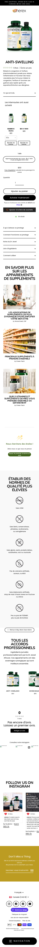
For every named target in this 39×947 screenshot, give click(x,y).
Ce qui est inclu (9, 93)
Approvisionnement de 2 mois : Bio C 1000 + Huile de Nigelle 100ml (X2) (19, 159)
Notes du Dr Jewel (10, 242)
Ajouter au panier (11, 143)
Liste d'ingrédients (10, 249)
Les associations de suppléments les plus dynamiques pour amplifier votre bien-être (19, 315)
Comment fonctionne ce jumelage (16, 235)
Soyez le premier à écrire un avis (19, 454)
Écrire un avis (26, 68)
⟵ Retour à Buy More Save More (19, 630)
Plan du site (26, 921)
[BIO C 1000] (24, 118)
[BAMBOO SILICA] (11, 118)
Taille (19, 154)
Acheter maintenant (19, 197)
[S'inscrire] (31, 870)
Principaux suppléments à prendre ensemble (19, 357)
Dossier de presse (14, 921)
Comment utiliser (9, 256)
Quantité (6, 178)
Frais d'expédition (10, 170)
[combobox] (11, 138)
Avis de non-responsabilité (19, 917)
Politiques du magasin (19, 914)
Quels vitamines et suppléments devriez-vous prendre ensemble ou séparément (19, 399)
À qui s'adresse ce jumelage (13, 228)
